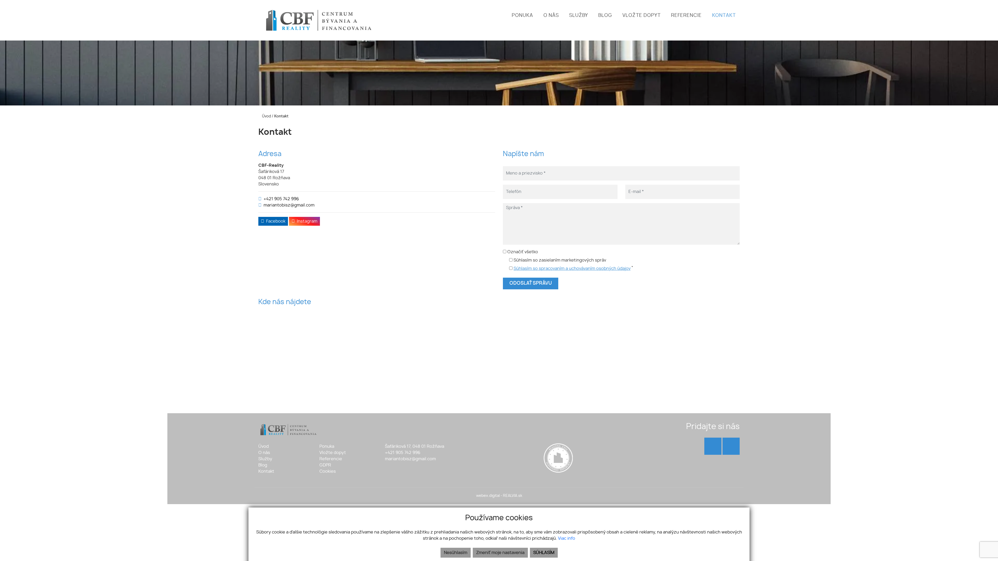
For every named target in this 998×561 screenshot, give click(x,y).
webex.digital (488, 496)
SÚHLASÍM (543, 553)
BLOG (605, 15)
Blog (262, 465)
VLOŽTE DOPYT (641, 15)
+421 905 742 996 (281, 199)
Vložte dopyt (332, 453)
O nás (264, 453)
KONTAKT (724, 15)
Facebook (275, 221)
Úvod (266, 116)
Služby (265, 459)
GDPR (325, 465)
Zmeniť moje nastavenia (500, 553)
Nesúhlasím (455, 553)
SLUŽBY (578, 15)
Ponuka (326, 446)
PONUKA (522, 15)
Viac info (566, 538)
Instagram (307, 221)
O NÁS (551, 15)
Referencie (330, 459)
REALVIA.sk (512, 496)
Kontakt (266, 471)
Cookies (327, 471)
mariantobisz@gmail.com (289, 205)
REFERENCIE (686, 15)
